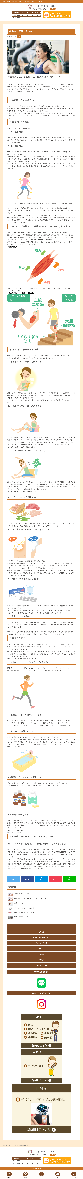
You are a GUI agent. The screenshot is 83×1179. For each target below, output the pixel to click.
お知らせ (41, 932)
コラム (19, 36)
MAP (53, 9)
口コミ (41, 948)
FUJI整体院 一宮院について (41, 937)
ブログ (41, 960)
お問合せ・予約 (41, 965)
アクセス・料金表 (41, 943)
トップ (41, 926)
